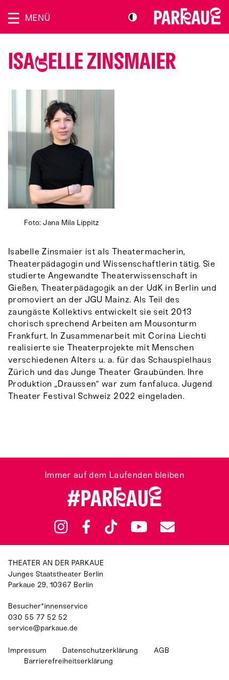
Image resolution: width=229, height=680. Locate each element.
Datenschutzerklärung (100, 650)
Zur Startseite (187, 16)
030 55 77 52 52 (37, 617)
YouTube (138, 527)
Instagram (61, 526)
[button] (61, 159)
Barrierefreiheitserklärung (68, 661)
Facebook (86, 526)
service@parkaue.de (43, 628)
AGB (161, 650)
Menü (37, 18)
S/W (132, 17)
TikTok (111, 526)
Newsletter (167, 526)
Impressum (27, 650)
